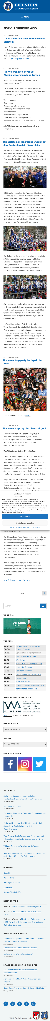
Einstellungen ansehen (25, 523)
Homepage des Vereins (19, 59)
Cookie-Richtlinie (16, 527)
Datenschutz (27, 527)
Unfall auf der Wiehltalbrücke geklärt (26, 907)
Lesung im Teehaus (24, 667)
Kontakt (6, 873)
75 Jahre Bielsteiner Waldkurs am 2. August (21, 846)
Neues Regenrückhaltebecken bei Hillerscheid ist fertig (23, 988)
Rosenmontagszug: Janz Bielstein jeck (24, 428)
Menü (26, 17)
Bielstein (26, 5)
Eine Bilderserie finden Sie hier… (16, 580)
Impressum (36, 527)
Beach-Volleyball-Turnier (26, 656)
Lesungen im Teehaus (12, 806)
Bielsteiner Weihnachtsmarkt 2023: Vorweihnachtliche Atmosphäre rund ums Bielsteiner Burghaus (24, 922)
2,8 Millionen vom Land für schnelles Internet (20, 948)
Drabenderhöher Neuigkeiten (20, 965)
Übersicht (7, 715)
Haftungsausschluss (11, 883)
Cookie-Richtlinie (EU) (12, 892)
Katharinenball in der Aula (26, 689)
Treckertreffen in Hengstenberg (29, 664)
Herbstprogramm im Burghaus (28, 674)
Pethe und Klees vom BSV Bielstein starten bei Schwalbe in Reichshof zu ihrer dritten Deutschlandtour (22, 826)
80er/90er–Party (23, 682)
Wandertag (20, 660)
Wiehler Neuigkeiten (15, 934)
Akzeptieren (25, 516)
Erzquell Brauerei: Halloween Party (30, 685)
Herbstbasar (21, 678)
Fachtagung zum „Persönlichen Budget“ (18, 954)
